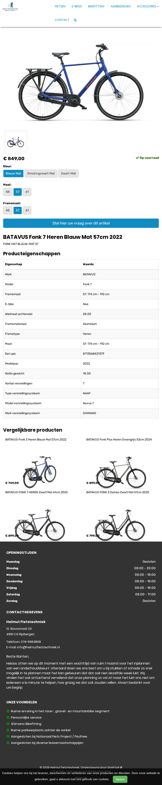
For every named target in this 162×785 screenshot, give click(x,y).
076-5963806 (31, 642)
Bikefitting (96, 6)
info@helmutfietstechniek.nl (38, 647)
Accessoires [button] (147, 6)
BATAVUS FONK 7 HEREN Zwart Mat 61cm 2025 (36, 492)
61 (27, 192)
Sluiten (120, 779)
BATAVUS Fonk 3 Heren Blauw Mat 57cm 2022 (35, 439)
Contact (62, 20)
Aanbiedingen (121, 6)
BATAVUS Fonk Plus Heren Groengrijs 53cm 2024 (119, 439)
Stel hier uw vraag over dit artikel (81, 223)
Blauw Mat (13, 173)
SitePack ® (114, 767)
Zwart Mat (68, 173)
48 (8, 192)
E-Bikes (77, 6)
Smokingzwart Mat (41, 173)
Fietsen (60, 6)
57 (17, 192)
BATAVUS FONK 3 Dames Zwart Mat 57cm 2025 (117, 492)
